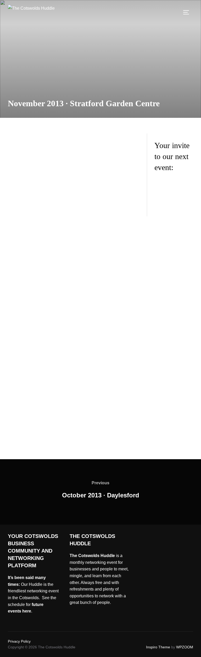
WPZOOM (184, 647)
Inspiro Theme (158, 647)
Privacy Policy (19, 641)
